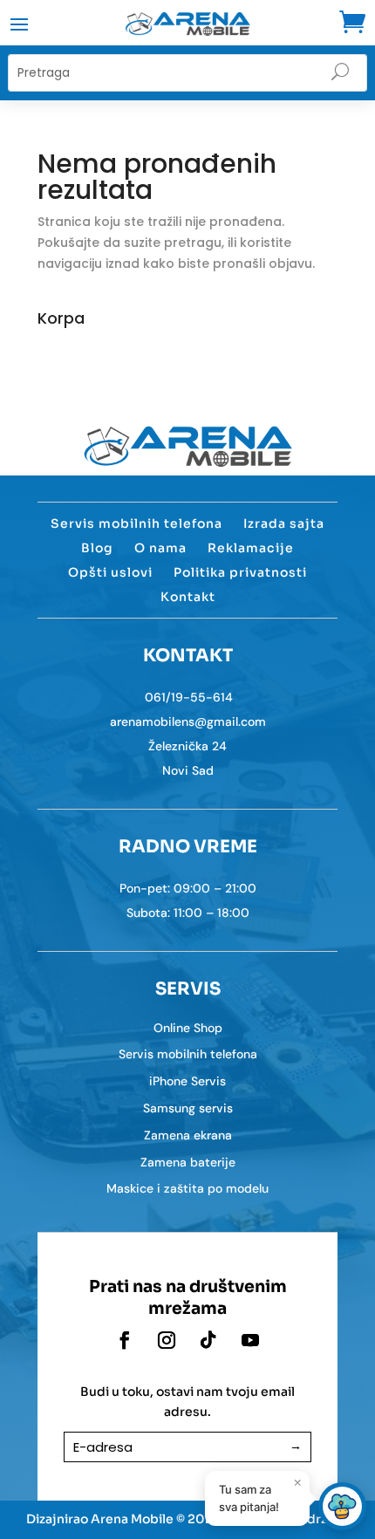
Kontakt (187, 597)
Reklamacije (251, 548)
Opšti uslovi (110, 572)
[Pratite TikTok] (208, 1340)
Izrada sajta (283, 523)
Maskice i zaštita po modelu (187, 1188)
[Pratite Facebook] (124, 1340)
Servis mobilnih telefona (136, 523)
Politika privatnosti (240, 572)
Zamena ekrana (188, 1135)
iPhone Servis (187, 1081)
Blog (97, 548)
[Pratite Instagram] (166, 1340)
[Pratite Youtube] (250, 1340)
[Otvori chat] (342, 1506)
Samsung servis (188, 1108)
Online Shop (187, 1028)
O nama (160, 548)
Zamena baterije (187, 1162)
